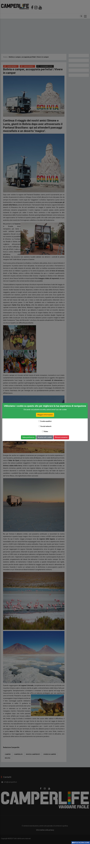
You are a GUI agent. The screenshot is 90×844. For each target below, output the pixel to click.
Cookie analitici (46, 421)
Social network (45, 426)
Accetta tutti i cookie (45, 437)
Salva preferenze (28, 437)
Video (46, 431)
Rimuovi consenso (61, 437)
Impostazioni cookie (81, 842)
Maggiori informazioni (45, 415)
